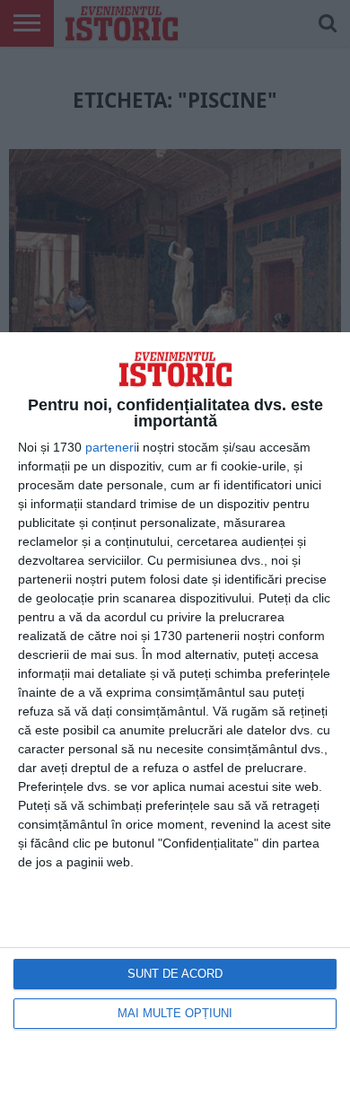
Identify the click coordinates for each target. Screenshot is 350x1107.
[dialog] (175, 719)
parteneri (110, 447)
